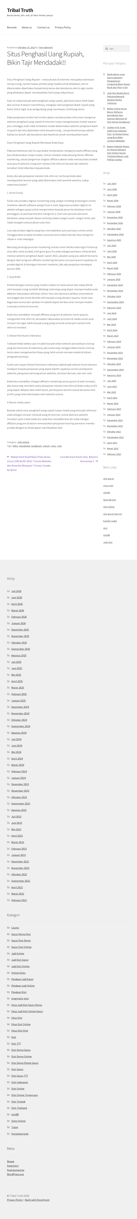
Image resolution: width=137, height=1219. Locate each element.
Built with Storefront (37, 1200)
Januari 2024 (113, 347)
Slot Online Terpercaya (24, 1095)
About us (27, 27)
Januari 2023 (113, 414)
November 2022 (115, 425)
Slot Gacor (17, 1069)
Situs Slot (16, 1017)
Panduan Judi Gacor (22, 979)
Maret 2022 (112, 448)
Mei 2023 (111, 392)
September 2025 (115, 234)
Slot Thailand (19, 1108)
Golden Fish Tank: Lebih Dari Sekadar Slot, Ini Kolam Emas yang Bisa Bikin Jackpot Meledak (118, 134)
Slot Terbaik (18, 1101)
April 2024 (112, 330)
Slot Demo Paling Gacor (25, 1063)
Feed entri (13, 1165)
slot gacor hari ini (112, 513)
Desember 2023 (115, 352)
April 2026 (112, 194)
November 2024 (115, 290)
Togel (14, 1127)
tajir (59, 445)
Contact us (43, 27)
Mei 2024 (111, 324)
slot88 (106, 492)
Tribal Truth (20, 10)
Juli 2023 (111, 380)
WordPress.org (15, 1174)
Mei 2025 (111, 256)
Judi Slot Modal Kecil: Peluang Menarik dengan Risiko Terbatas (118, 98)
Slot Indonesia (19, 1082)
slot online (108, 506)
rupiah (46, 445)
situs (53, 445)
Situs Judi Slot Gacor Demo (26, 1005)
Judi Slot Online (20, 966)
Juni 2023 (112, 386)
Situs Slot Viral (19, 1030)
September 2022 (115, 437)
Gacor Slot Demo (21, 940)
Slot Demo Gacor (21, 1050)
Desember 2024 (115, 285)
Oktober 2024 (114, 296)
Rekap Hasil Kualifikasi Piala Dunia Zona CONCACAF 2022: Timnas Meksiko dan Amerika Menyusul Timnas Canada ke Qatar (29, 463)
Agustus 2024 (114, 307)
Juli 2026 (111, 183)
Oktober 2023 (114, 364)
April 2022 (112, 442)
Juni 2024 (112, 318)
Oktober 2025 (114, 228)
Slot (13, 1037)
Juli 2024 (111, 313)
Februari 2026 (114, 206)
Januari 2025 (113, 279)
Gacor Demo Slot (21, 934)
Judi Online (23, 442)
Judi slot (107, 542)
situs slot (108, 485)
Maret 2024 (112, 335)
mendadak (24, 445)
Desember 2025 (115, 217)
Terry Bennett (46, 47)
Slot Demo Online (21, 1056)
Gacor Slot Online (21, 947)
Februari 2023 (114, 408)
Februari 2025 (114, 273)
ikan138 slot (109, 499)
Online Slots (18, 972)
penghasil (36, 445)
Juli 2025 (111, 245)
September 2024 (115, 302)
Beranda (12, 27)
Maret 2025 (112, 268)
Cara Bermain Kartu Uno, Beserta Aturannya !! (79, 459)
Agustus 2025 (114, 240)
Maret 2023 (112, 403)
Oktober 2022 (114, 431)
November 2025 (115, 223)
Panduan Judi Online (23, 985)
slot (105, 528)
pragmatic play (20, 998)
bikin (15, 445)
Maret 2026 (112, 200)
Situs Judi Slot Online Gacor (27, 1011)
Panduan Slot (19, 992)
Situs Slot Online (21, 1024)
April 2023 (112, 397)
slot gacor (108, 478)
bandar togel (110, 520)
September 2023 (115, 369)
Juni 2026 (112, 189)
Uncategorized (19, 1133)
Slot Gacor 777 (19, 1075)
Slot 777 (16, 1043)
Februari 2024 (114, 341)
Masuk (10, 1161)
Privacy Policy (63, 27)
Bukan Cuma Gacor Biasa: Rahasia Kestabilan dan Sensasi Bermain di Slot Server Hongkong (118, 115)
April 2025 (112, 262)
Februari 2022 (114, 454)
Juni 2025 (112, 251)
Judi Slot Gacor (20, 959)
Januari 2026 (113, 211)
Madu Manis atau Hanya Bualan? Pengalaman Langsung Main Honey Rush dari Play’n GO (118, 81)
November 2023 (115, 358)
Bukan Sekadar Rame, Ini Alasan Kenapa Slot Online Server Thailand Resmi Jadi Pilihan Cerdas (118, 153)
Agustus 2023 (114, 375)
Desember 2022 (115, 420)
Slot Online (17, 1088)
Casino (15, 927)
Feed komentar (15, 1170)
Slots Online (18, 1121)
